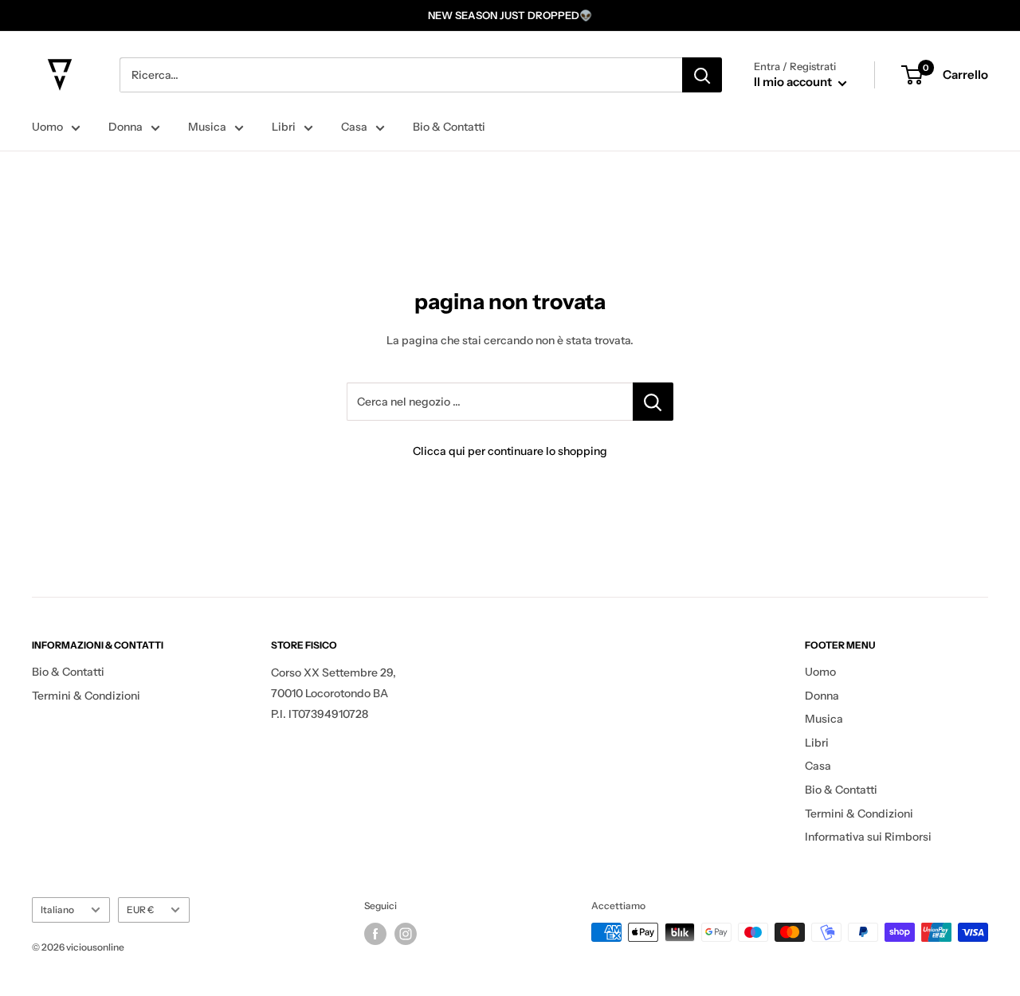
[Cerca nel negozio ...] (653, 401)
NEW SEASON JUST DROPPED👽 (510, 15)
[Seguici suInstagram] (405, 934)
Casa (354, 127)
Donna (125, 127)
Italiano (57, 910)
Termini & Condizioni (86, 695)
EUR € (140, 910)
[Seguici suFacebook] (375, 934)
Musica (207, 127)
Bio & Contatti (449, 127)
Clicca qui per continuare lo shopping (510, 451)
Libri (284, 127)
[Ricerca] (702, 74)
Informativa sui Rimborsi (868, 836)
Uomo (47, 127)
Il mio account (794, 81)
